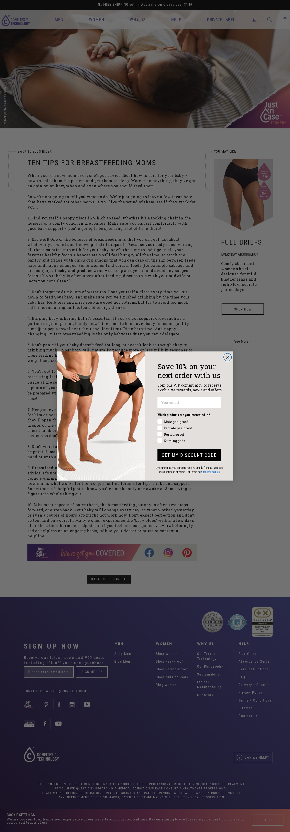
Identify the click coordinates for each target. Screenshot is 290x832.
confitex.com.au (211, 472)
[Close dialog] (228, 357)
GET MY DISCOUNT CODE (189, 455)
